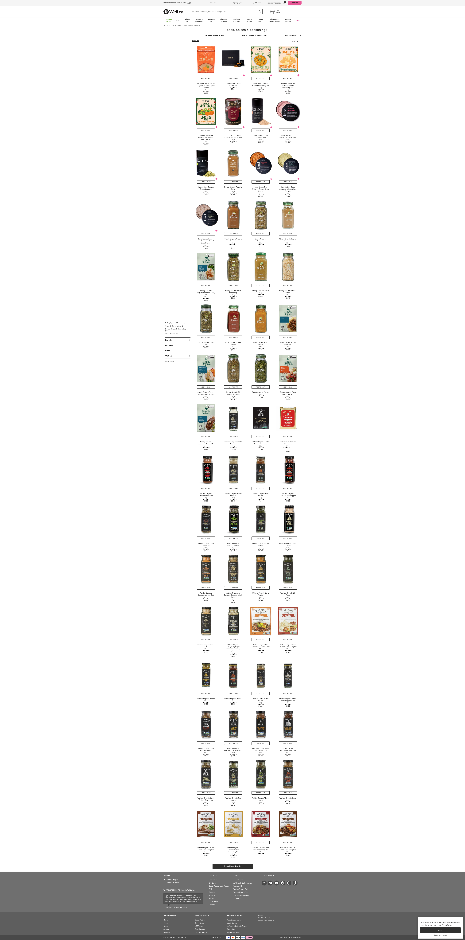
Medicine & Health (236, 20)
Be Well (237, 898)
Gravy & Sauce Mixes (174, 326)
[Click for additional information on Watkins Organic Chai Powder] (260, 683)
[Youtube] (288, 883)
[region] (440, 928)
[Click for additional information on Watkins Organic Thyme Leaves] (260, 782)
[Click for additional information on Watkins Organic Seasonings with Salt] (206, 578)
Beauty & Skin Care (199, 20)
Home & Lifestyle (249, 20)
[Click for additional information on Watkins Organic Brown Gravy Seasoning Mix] (206, 833)
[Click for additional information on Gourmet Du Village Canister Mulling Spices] (233, 120)
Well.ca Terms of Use (241, 892)
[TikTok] (295, 883)
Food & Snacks (261, 20)
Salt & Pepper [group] (291, 35)
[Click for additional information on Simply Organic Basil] (206, 326)
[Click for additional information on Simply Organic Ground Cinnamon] (233, 224)
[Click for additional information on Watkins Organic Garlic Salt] (206, 631)
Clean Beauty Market (234, 920)
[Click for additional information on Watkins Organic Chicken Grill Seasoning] (233, 732)
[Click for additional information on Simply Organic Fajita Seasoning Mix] (288, 376)
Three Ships (199, 923)
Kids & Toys (187, 20)
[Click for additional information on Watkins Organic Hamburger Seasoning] (288, 732)
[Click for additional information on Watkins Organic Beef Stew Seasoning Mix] (260, 833)
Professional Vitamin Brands (236, 926)
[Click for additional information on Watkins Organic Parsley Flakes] (260, 527)
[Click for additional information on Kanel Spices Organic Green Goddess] (206, 172)
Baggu (165, 923)
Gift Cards (212, 883)
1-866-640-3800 (182, 937)
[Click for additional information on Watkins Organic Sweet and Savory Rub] (260, 732)
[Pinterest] (276, 883)
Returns (212, 895)
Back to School (169, 20)
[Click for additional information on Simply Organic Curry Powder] (260, 326)
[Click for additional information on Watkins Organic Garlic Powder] (233, 478)
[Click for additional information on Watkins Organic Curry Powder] (260, 578)
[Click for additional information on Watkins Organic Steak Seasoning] (206, 527)
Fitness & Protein (223, 20)
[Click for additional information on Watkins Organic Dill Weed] (288, 578)
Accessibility (213, 901)
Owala (165, 926)
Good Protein (200, 920)
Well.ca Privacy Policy (241, 889)
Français (213, 3)
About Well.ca (238, 880)
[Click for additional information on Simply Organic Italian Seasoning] (233, 276)
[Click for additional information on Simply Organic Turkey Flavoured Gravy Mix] (206, 376)
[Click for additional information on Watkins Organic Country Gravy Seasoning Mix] (233, 833)
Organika (166, 932)
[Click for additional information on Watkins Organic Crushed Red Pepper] (288, 478)
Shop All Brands (201, 932)
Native (165, 920)
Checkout (294, 2)
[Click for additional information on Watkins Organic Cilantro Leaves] (233, 527)
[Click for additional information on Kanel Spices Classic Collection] (233, 68)
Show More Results (232, 866)
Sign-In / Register (274, 3)
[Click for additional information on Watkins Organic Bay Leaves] (233, 782)
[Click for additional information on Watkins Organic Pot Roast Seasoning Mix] (288, 833)
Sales (298, 20)
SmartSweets (200, 929)
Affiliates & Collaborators (242, 883)
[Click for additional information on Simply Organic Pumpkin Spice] (233, 172)
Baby (178, 20)
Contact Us (213, 880)
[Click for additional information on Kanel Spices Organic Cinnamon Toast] (260, 120)
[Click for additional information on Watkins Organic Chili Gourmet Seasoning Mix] (260, 631)
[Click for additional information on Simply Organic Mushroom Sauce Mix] (206, 427)
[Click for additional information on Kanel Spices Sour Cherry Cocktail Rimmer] (288, 120)
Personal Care (211, 20)
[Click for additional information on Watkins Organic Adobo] (206, 683)
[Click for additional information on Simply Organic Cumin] (260, 276)
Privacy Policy (446, 925)
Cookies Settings (440, 935)
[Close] (460, 920)
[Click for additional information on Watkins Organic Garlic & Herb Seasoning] (206, 782)
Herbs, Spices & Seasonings (175, 330)
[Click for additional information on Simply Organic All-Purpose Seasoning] (233, 376)
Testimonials (238, 886)
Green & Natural (288, 20)
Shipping (212, 892)
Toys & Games (231, 923)
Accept (440, 930)
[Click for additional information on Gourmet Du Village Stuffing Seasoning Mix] (260, 68)
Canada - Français (172, 882)
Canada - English (172, 879)
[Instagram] (270, 883)
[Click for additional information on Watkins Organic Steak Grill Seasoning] (206, 732)
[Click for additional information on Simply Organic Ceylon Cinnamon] (288, 224)
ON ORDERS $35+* (174, 3)
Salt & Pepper (171, 333)
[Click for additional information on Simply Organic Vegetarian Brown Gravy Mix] (206, 276)
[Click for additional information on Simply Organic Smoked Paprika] (233, 326)
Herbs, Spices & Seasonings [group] (254, 35)
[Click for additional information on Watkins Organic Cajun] (288, 782)
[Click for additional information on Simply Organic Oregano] (260, 224)
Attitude (166, 929)
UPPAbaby (199, 926)
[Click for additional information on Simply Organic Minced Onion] (288, 276)
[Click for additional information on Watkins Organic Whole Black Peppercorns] (288, 683)
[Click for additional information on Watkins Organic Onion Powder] (288, 527)
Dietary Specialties (233, 932)
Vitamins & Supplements (274, 20)
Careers (212, 904)
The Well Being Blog (241, 895)
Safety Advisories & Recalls (219, 886)
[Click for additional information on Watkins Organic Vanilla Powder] (233, 427)
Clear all (195, 41)
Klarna (211, 898)
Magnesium (230, 929)
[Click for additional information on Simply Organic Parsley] (260, 376)
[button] (177, 328)
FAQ (210, 889)
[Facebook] (264, 883)
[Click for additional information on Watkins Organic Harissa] (233, 683)
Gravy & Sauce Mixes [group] (214, 35)
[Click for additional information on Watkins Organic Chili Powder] (260, 478)
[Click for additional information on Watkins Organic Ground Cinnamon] (206, 478)
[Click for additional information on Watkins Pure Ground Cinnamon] (288, 427)
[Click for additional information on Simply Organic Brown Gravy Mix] (288, 326)
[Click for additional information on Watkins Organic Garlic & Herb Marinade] (260, 427)
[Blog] (282, 883)
